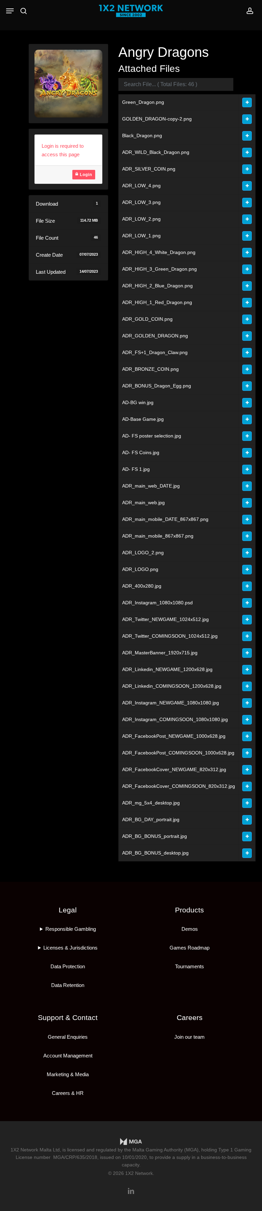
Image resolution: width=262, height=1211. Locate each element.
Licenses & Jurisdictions (70, 948)
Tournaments (189, 966)
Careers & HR (68, 1093)
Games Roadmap (189, 948)
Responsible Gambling (70, 929)
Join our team (189, 1037)
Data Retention (67, 985)
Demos (189, 929)
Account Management (67, 1055)
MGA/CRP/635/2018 (75, 1157)
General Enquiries (68, 1037)
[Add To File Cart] (247, 102)
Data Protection (67, 966)
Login (85, 174)
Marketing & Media (68, 1074)
